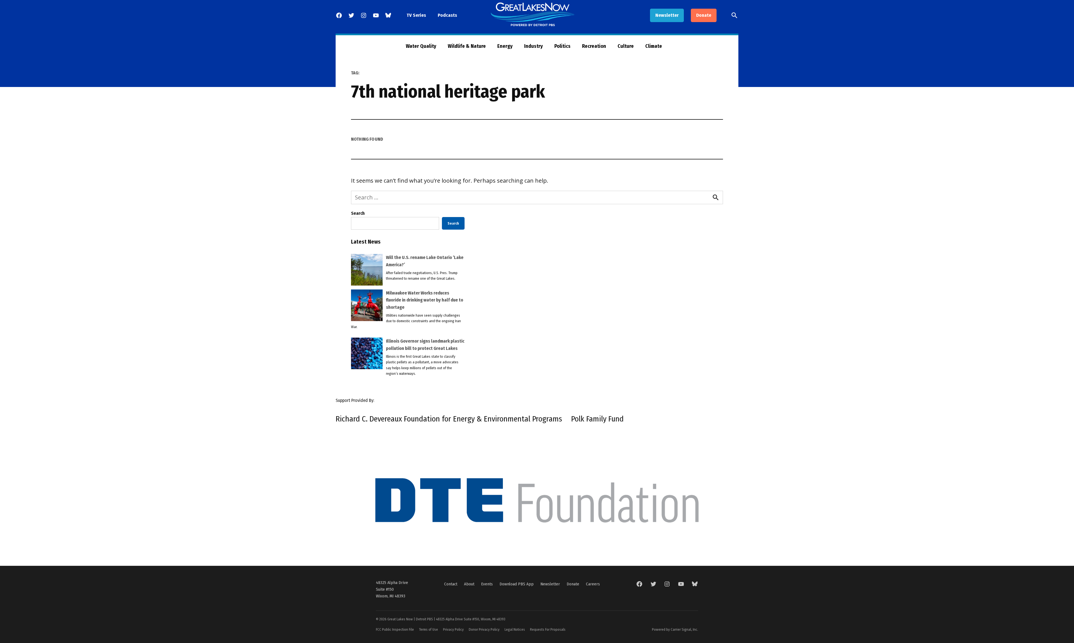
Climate (653, 46)
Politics (562, 46)
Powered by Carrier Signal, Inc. (675, 629)
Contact (450, 584)
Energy (505, 46)
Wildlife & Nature (467, 46)
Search (358, 213)
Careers (593, 584)
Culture (626, 46)
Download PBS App (517, 584)
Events (487, 584)
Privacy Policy (453, 629)
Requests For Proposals (548, 629)
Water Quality (421, 46)
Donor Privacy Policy (484, 629)
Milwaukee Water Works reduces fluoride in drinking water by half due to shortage (424, 300)
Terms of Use (428, 629)
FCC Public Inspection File (395, 629)
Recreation (594, 46)
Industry (533, 46)
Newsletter (667, 15)
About (469, 584)
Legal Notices (515, 629)
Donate (703, 15)
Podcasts (447, 15)
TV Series (416, 15)
